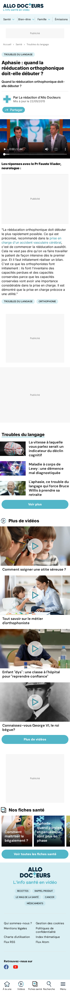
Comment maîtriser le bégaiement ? (16, 836)
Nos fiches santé (26, 809)
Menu (63, 989)
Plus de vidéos (24, 520)
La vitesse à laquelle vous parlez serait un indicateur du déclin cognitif (46, 448)
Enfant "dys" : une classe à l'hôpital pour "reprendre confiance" (31, 674)
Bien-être (24, 19)
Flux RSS (9, 942)
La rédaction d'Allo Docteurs (40, 97)
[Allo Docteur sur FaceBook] (6, 967)
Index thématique (48, 937)
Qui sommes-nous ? (18, 923)
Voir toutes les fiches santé (35, 854)
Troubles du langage (38, 44)
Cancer (49, 897)
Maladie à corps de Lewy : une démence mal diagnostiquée (46, 468)
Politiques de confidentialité (46, 930)
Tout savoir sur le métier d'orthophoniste (22, 620)
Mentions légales (15, 928)
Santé (7, 19)
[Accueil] (35, 875)
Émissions (61, 19)
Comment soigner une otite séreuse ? (34, 569)
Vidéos (21, 989)
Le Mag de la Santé (27, 897)
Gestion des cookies (50, 923)
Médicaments (35, 903)
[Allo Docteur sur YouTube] (15, 967)
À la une (7, 989)
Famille (42, 19)
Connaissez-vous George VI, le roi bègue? (30, 727)
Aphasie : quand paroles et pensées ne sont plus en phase (49, 832)
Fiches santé (35, 989)
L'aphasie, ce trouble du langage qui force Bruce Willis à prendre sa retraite (49, 488)
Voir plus (35, 504)
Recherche (49, 989)
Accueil (7, 44)
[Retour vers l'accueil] (35, 7)
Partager (16, 110)
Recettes (22, 891)
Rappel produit (44, 891)
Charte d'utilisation (17, 937)
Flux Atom (42, 942)
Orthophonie (47, 301)
